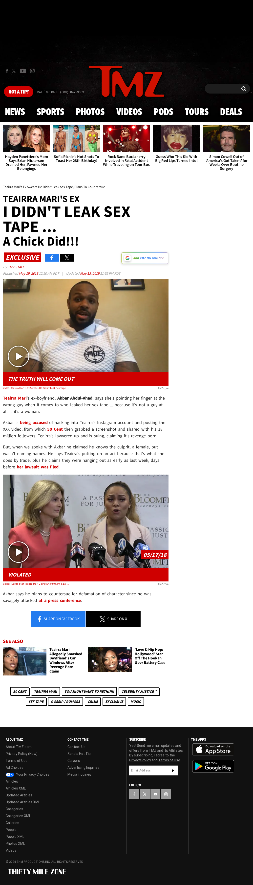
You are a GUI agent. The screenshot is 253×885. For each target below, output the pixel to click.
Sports (50, 112)
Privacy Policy (140, 760)
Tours (197, 112)
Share (61, 618)
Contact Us (76, 747)
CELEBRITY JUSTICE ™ (139, 691)
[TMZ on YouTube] (155, 794)
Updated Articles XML (23, 802)
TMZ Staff (16, 267)
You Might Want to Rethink (89, 691)
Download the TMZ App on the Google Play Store (213, 766)
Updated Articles (19, 795)
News (15, 112)
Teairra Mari (45, 691)
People (11, 830)
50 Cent (19, 691)
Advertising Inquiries (83, 768)
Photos (90, 112)
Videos (129, 112)
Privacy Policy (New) (22, 754)
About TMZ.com (19, 747)
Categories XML (18, 816)
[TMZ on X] (14, 71)
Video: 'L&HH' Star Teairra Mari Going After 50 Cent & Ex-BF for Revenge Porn (36, 583)
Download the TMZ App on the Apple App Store (213, 749)
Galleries (12, 823)
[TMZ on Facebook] (7, 71)
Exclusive (114, 701)
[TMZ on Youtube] (23, 71)
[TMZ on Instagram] (32, 71)
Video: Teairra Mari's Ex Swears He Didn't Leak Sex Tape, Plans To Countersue (36, 388)
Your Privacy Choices (32, 774)
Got (19, 92)
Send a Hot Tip (79, 754)
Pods (163, 112)
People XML (15, 837)
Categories (14, 809)
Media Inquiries (79, 774)
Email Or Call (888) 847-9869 (60, 92)
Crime (92, 701)
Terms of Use (16, 761)
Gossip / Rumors (65, 701)
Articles (12, 781)
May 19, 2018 (29, 273)
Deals (231, 112)
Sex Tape (35, 701)
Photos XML (15, 844)
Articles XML (16, 788)
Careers (73, 761)
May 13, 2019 (90, 273)
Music (135, 701)
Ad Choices (14, 768)
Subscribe (173, 770)
